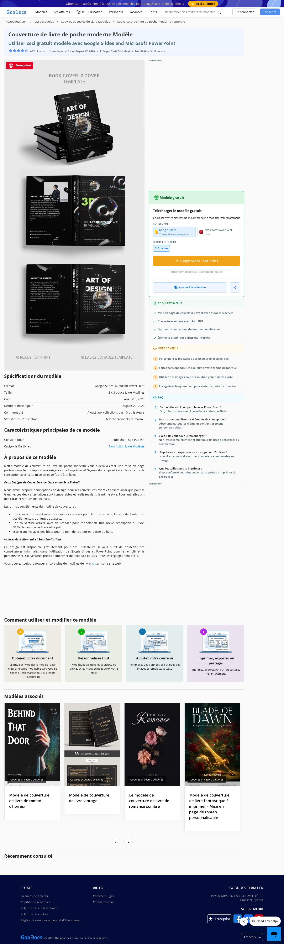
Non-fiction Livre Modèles (126, 446)
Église (81, 12)
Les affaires (62, 12)
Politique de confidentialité (39, 908)
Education (95, 12)
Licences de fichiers (34, 896)
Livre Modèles (45, 22)
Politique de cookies (34, 914)
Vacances (136, 12)
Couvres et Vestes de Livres (26, 779)
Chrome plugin (103, 896)
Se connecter (245, 12)
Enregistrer (23, 65)
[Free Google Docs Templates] (16, 12)
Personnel (116, 12)
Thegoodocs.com (16, 22)
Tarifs (153, 12)
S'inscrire (270, 12)
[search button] (219, 12)
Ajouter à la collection (192, 287)
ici (93, 563)
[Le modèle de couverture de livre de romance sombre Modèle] (152, 744)
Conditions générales (35, 902)
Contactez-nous (104, 902)
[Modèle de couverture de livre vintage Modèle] (92, 744)
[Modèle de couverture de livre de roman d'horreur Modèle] (32, 744)
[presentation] (116, 842)
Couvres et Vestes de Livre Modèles (86, 22)
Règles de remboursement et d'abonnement (52, 920)
